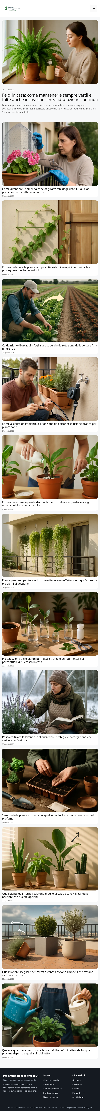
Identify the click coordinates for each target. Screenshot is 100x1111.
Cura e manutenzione (52, 1089)
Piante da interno (50, 1097)
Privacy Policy (78, 1093)
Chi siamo (76, 1080)
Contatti (75, 1089)
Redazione (77, 1084)
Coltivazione (48, 1084)
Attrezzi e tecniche (51, 1080)
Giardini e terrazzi (50, 1093)
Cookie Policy (78, 1097)
